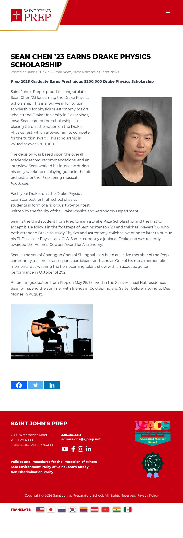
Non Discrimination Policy (32, 472)
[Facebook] (19, 385)
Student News (108, 72)
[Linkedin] (52, 385)
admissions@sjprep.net (81, 439)
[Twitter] (35, 385)
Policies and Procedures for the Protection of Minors (54, 462)
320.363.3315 (71, 435)
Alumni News (60, 72)
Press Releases (84, 72)
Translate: (21, 510)
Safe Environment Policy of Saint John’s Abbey (50, 467)
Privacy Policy (148, 496)
